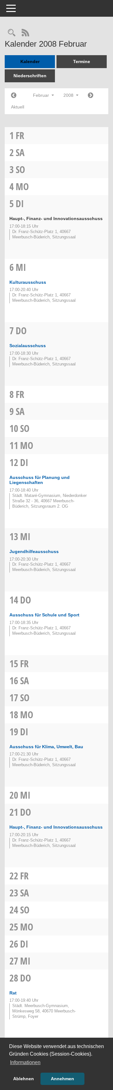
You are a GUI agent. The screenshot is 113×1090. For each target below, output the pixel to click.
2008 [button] (69, 95)
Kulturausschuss (27, 282)
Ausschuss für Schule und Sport (44, 614)
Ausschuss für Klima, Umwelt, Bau (46, 746)
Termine (81, 61)
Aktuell (17, 106)
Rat (13, 992)
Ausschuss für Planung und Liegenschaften (39, 480)
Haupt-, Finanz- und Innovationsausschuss (56, 827)
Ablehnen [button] (23, 1078)
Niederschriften (29, 75)
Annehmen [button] (62, 1078)
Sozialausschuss (27, 345)
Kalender (30, 61)
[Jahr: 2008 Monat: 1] (13, 96)
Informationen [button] (25, 1062)
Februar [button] (41, 95)
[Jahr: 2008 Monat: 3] (90, 96)
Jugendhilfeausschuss (34, 551)
